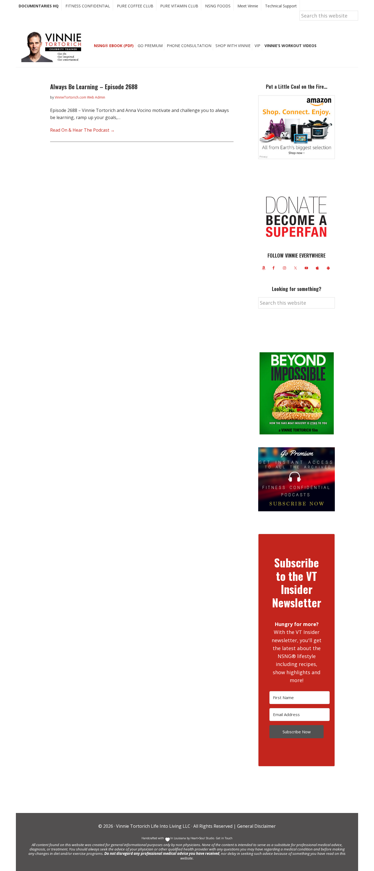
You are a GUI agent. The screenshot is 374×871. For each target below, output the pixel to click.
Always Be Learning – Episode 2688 (93, 86)
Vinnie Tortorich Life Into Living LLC (153, 826)
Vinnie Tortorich (53, 46)
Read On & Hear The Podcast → (82, 130)
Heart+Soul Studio (202, 838)
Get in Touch (224, 838)
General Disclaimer (256, 826)
